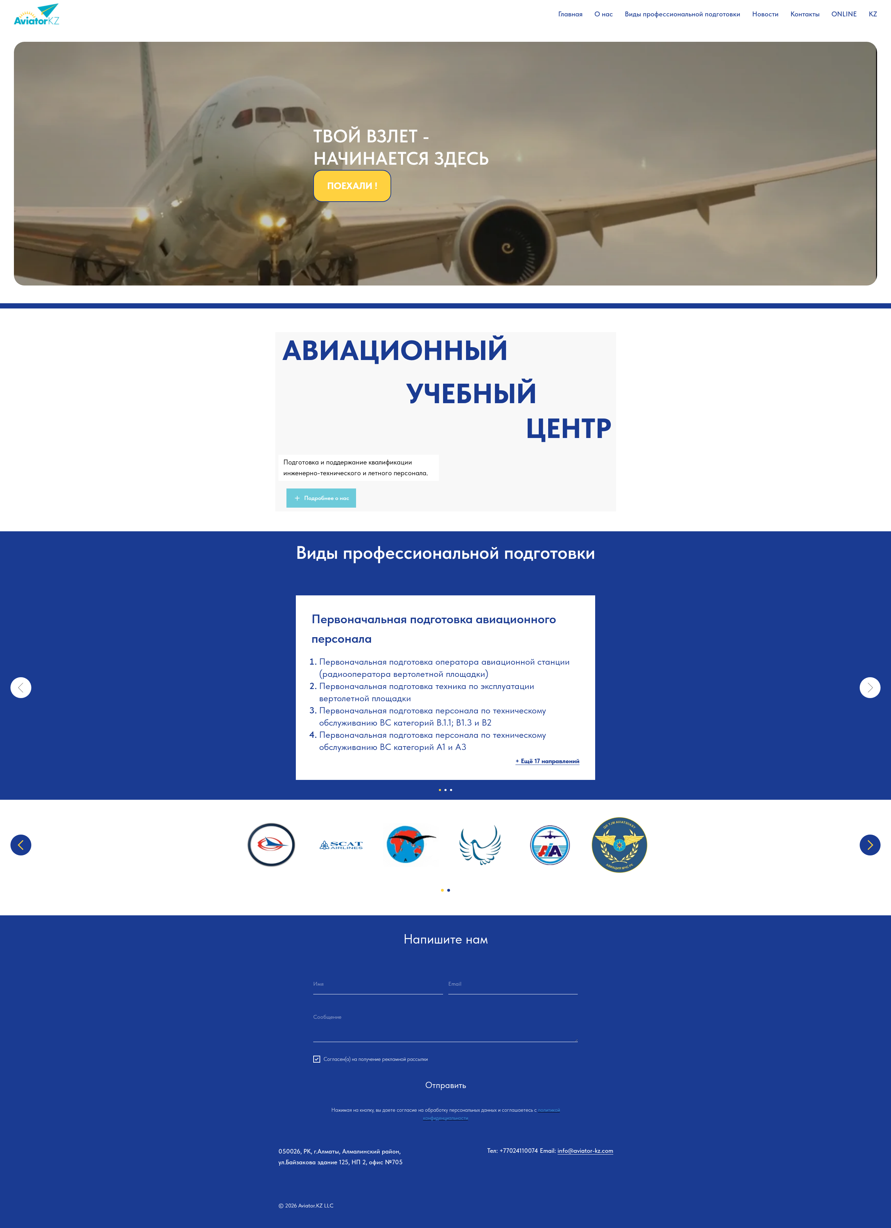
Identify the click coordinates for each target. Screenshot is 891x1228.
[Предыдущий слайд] (20, 684)
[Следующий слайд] (870, 684)
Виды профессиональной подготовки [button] (682, 14)
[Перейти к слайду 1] (440, 783)
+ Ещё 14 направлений (546, 754)
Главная (570, 14)
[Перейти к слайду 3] (451, 783)
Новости (765, 14)
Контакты (805, 14)
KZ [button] (873, 14)
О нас (603, 14)
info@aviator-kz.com (585, 1088)
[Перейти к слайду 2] (445, 783)
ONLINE (844, 14)
